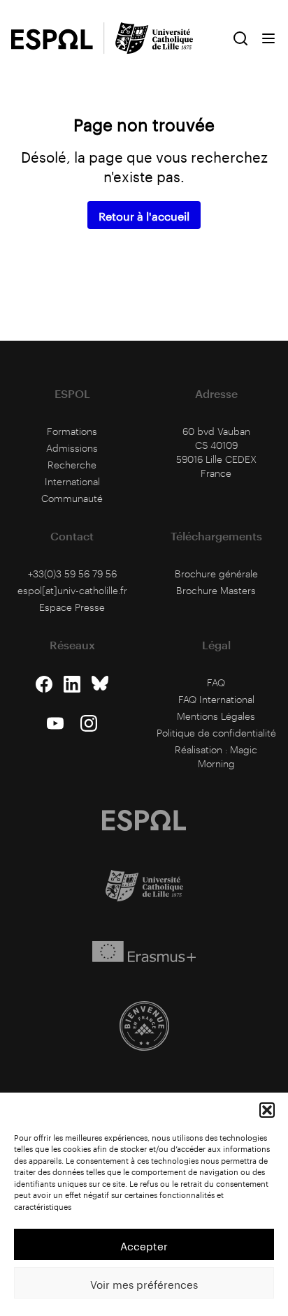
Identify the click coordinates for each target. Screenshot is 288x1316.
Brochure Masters (216, 590)
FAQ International (216, 699)
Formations (72, 431)
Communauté (72, 498)
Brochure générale (216, 573)
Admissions (72, 448)
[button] (267, 1110)
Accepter (144, 1244)
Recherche (72, 465)
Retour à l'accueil (144, 214)
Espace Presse (72, 607)
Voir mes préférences (144, 1283)
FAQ (216, 682)
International (72, 481)
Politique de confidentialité (216, 733)
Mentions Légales (216, 716)
